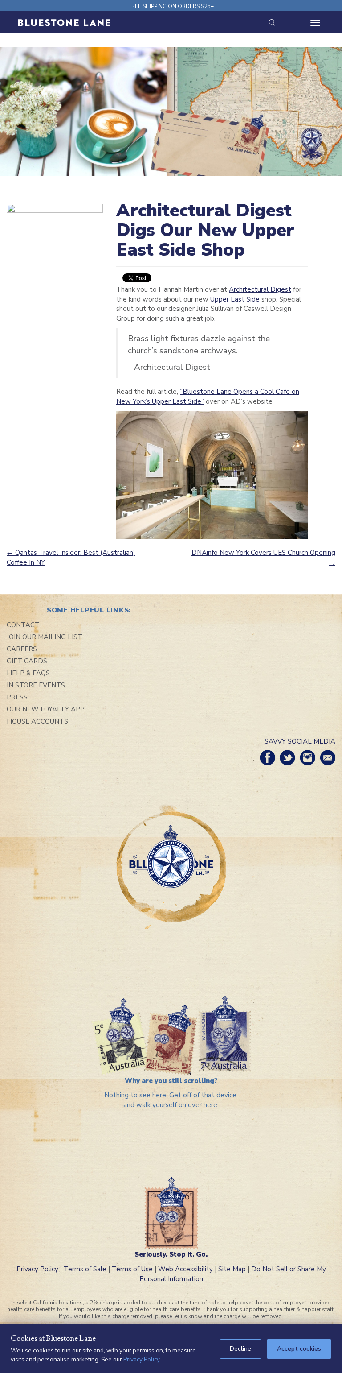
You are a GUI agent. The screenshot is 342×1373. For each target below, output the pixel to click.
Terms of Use (132, 1269)
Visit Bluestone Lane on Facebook (267, 757)
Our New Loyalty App (46, 709)
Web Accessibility (185, 1269)
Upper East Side (235, 299)
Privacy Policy (37, 1269)
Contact (23, 624)
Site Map (232, 1269)
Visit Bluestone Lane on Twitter (287, 757)
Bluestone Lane (64, 23)
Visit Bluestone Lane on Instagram (307, 757)
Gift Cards (27, 661)
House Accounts (37, 721)
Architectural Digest (260, 289)
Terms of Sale (85, 1269)
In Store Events (36, 685)
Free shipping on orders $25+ (171, 6)
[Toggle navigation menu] (315, 23)
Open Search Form (272, 22)
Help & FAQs (28, 673)
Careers (22, 649)
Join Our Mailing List (44, 637)
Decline (240, 1348)
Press (17, 697)
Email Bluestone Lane (327, 757)
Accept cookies (299, 1348)
